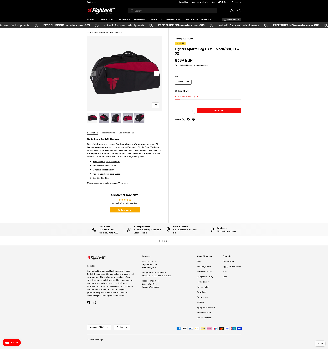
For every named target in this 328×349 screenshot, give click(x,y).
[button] (239, 10)
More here (123, 183)
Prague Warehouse (150, 287)
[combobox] (172, 10)
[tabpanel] (124, 161)
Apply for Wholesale (232, 266)
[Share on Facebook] (188, 119)
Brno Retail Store (149, 284)
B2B (225, 271)
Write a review (124, 210)
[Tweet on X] (183, 119)
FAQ (199, 261)
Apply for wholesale (200, 2)
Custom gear (203, 297)
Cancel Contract (204, 317)
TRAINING (123, 19)
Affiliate (200, 302)
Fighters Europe (97, 340)
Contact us (91, 2)
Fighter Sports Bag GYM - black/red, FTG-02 (108, 32)
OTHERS (205, 19)
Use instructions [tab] (126, 132)
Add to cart (218, 110)
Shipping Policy (204, 266)
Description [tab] (92, 132)
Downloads (202, 292)
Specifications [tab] (108, 132)
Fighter (178, 39)
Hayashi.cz (183, 2)
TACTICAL (190, 19)
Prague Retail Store (151, 280)
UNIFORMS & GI (173, 19)
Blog (225, 276)
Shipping (188, 65)
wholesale (231, 231)
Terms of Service (204, 271)
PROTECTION (107, 19)
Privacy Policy (203, 287)
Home (89, 32)
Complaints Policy (205, 276)
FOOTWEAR (139, 19)
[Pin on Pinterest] (193, 119)
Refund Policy (203, 281)
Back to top (164, 241)
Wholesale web (204, 312)
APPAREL (155, 19)
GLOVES (91, 19)
